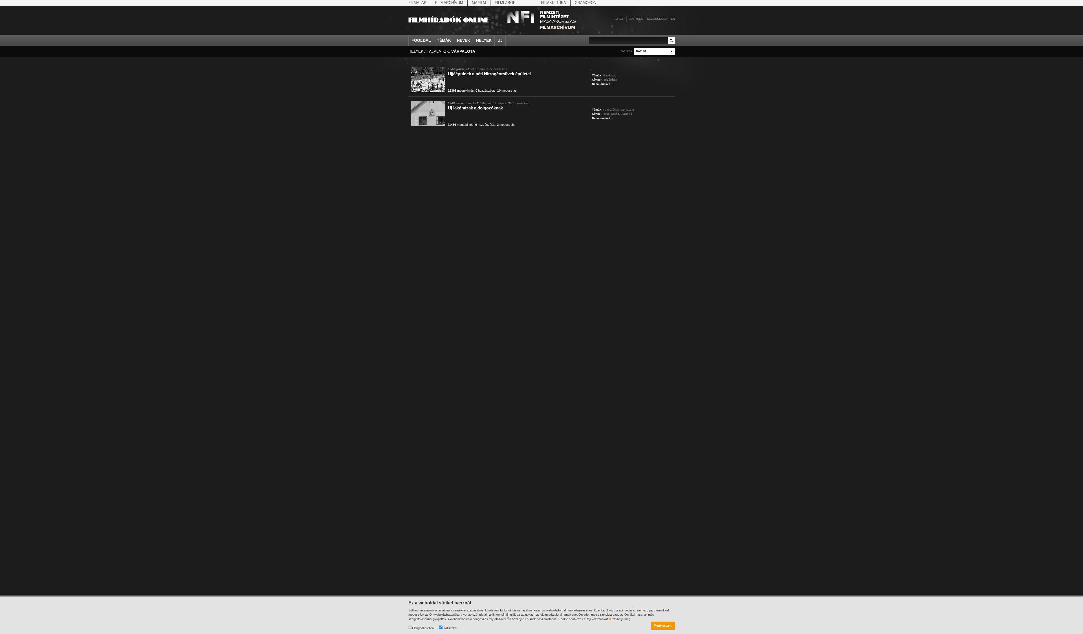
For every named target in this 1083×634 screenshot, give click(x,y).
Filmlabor (505, 3)
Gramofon (585, 3)
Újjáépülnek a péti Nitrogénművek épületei (489, 73)
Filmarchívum (449, 3)
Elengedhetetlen (423, 628)
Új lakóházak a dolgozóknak (475, 107)
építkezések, (611, 109)
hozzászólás (486, 90)
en (673, 18)
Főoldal (421, 40)
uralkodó (626, 113)
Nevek (463, 40)
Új (500, 40)
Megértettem (663, 625)
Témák (444, 40)
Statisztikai (450, 628)
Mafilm (479, 3)
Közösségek (657, 18)
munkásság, (612, 113)
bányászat (627, 109)
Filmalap (417, 3)
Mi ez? (620, 18)
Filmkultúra (553, 3)
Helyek (484, 40)
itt (610, 619)
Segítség (635, 18)
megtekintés (461, 90)
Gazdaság (610, 75)
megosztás (507, 90)
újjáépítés (610, 79)
